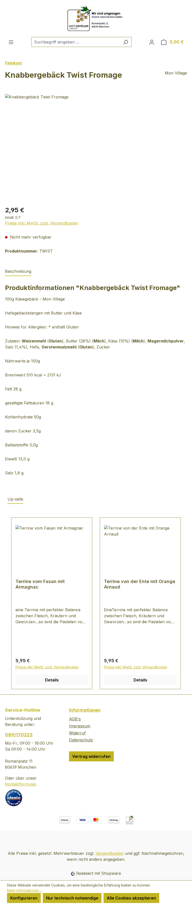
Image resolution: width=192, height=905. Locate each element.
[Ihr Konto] (152, 42)
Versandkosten (110, 853)
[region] (96, 147)
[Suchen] (126, 42)
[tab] (18, 271)
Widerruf (77, 732)
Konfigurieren (24, 898)
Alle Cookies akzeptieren (131, 898)
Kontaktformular (20, 784)
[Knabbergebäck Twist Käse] (96, 147)
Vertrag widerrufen (91, 756)
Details (52, 679)
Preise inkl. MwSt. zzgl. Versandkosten (41, 223)
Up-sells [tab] (15, 499)
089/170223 (18, 734)
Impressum (79, 725)
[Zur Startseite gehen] (96, 18)
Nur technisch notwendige (72, 898)
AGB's (75, 718)
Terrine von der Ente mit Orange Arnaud (139, 584)
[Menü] (11, 42)
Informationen (84, 710)
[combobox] (76, 42)
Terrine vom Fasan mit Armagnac (40, 584)
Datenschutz (81, 739)
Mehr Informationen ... (24, 890)
